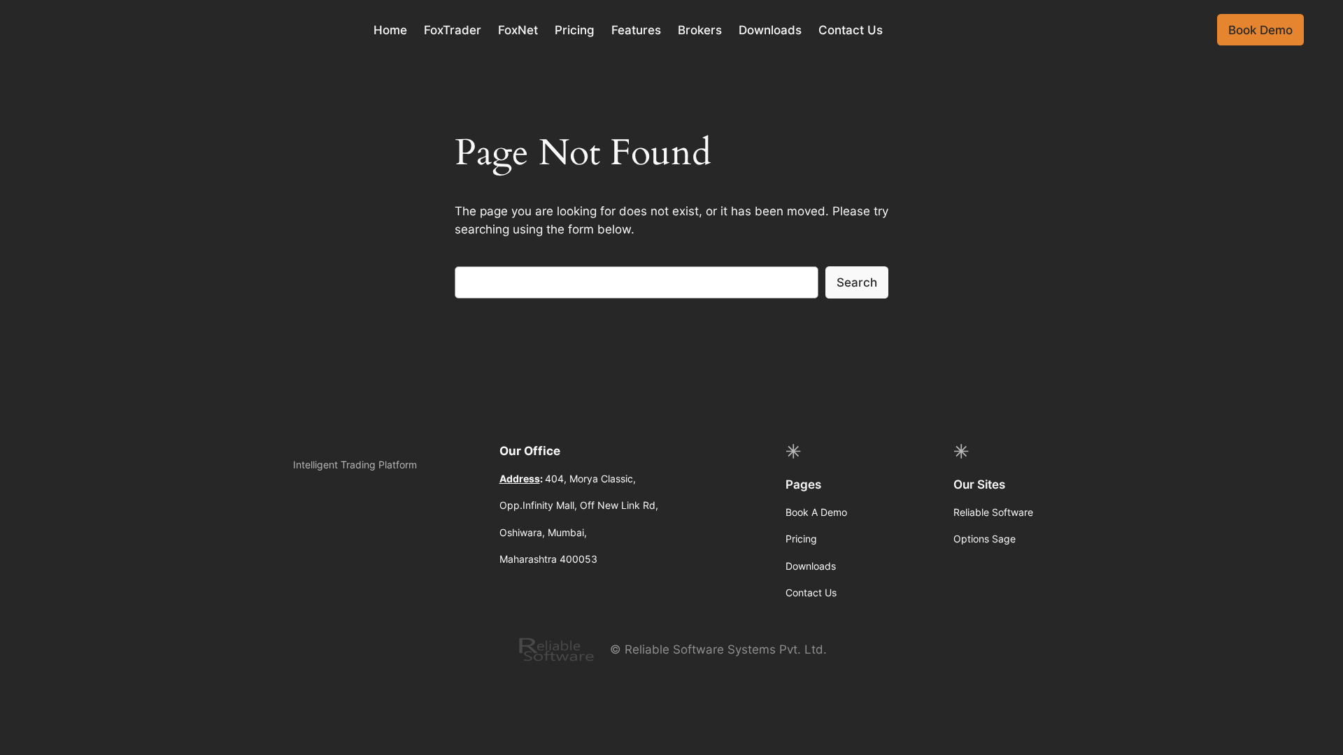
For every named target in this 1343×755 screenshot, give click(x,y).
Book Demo (1260, 30)
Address (519, 478)
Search (857, 282)
